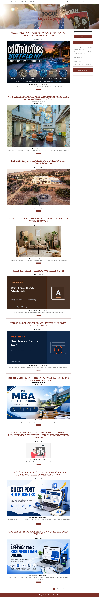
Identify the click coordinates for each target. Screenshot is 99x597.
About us (17, 2)
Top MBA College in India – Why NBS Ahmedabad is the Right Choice (38, 379)
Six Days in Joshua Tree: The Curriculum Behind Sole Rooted (38, 162)
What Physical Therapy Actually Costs (38, 271)
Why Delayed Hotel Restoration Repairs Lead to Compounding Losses (38, 98)
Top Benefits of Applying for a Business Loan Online (38, 533)
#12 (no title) (32, 2)
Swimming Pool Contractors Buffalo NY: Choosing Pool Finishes (38, 34)
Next (69, 588)
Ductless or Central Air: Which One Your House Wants (38, 324)
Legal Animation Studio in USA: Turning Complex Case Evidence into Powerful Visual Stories (38, 435)
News (12, 2)
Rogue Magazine (49, 19)
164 (64, 588)
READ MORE (38, 89)
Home (8, 2)
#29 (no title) (24, 2)
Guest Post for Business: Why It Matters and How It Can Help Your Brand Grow (38, 473)
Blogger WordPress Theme (45, 595)
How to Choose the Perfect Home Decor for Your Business (38, 220)
